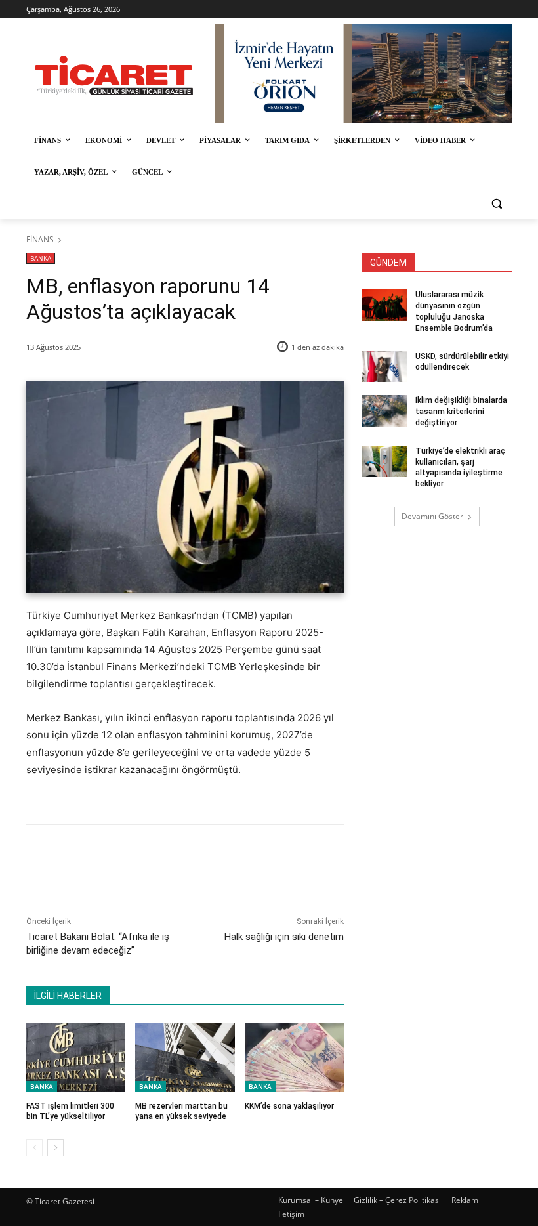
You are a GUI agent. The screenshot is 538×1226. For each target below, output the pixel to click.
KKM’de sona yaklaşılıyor (289, 1105)
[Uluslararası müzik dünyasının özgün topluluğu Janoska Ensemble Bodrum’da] (384, 305)
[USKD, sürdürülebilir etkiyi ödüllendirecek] (384, 367)
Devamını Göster (432, 516)
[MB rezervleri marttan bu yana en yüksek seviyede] (184, 1057)
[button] (496, 203)
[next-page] (55, 1147)
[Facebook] (119, 858)
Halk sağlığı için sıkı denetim (284, 936)
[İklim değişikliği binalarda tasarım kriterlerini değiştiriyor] (384, 411)
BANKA (40, 258)
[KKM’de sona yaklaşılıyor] (294, 1057)
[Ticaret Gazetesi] (114, 75)
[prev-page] (34, 1147)
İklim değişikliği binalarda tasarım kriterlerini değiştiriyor (461, 411)
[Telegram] (239, 858)
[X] (149, 858)
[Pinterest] (179, 858)
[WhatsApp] (209, 858)
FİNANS (40, 239)
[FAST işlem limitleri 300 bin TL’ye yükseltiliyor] (75, 1057)
